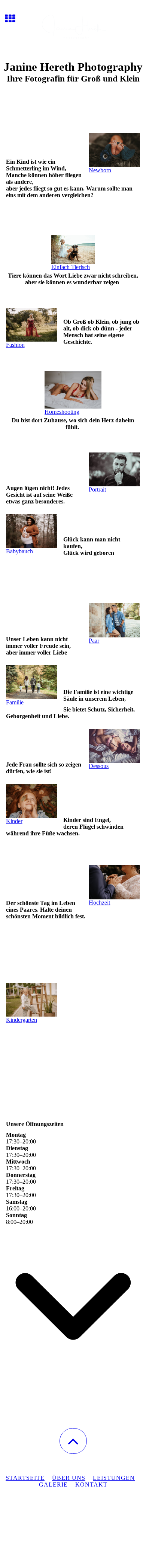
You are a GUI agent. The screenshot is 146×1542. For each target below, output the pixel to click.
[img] (73, 28)
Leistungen (114, 1478)
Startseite (25, 1478)
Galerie (53, 1484)
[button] (73, 1441)
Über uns (68, 1478)
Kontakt (91, 1484)
